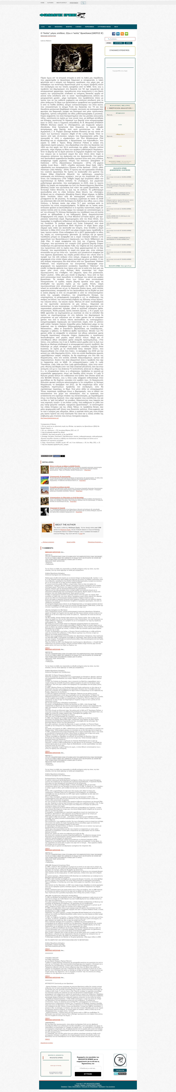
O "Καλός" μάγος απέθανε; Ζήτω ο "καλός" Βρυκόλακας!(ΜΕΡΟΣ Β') (72, 33)
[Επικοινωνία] (126, 34)
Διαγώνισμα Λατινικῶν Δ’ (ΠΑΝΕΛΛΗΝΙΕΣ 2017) (119, 209)
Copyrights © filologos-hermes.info (120, 163)
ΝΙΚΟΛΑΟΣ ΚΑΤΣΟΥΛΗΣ (52, 552)
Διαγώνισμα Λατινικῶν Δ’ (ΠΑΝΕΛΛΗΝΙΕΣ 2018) (119, 177)
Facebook (56, 456)
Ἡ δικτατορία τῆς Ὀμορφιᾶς (57, 508)
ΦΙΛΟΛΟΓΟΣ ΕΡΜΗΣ (93, 1083)
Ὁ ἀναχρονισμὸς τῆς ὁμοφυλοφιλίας (60, 476)
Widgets (83, 1085)
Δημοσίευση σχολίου (47, 1043)
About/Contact (61, 2)
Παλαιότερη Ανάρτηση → (95, 542)
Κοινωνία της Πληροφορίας (90, 1086)
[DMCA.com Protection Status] (47, 456)
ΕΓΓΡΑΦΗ (88, 1074)
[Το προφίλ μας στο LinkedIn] (118, 34)
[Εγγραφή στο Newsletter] (122, 34)
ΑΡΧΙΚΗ (108, 43)
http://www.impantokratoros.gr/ (50, 418)
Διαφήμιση (102, 1086)
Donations (64, 1086)
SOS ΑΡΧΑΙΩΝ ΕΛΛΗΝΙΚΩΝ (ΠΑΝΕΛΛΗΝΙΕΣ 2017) (120, 224)
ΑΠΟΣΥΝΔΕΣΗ (74, 2)
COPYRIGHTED (120, 1070)
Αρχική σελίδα (71, 542)
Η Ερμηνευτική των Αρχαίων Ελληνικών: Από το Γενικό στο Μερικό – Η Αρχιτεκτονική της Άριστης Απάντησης (120, 201)
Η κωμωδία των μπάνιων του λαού (60, 487)
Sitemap (77, 1085)
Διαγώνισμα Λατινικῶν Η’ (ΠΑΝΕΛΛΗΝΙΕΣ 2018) (119, 231)
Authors (50, 2)
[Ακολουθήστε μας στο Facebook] (113, 34)
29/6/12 (47, 648)
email (80, 533)
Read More (87, 470)
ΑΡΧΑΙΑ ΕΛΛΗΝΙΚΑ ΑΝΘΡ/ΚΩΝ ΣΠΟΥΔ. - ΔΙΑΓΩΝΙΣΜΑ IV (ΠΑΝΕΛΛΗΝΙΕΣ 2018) (119, 238)
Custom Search (91, 1085)
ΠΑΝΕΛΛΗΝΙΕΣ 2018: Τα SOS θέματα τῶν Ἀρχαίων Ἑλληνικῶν (118, 217)
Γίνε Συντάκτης (110, 1086)
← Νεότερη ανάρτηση (47, 542)
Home (42, 2)
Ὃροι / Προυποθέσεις (74, 1086)
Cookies (99, 1085)
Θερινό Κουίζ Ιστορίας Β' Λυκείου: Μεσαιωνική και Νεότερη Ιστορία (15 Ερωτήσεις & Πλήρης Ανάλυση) (120, 185)
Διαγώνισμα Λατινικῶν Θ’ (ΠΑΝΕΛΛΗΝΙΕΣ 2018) (119, 260)
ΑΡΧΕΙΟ (128, 43)
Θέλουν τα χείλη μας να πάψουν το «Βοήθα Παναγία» (65, 466)
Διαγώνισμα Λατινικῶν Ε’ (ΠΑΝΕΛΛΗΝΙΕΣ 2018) (119, 253)
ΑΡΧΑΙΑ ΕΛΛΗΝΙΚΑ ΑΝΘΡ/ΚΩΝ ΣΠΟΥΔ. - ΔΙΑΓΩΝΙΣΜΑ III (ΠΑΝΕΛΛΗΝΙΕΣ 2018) (119, 193)
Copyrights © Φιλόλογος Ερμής (56, 1073)
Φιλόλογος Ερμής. (65, 529)
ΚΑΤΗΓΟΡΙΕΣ (118, 43)
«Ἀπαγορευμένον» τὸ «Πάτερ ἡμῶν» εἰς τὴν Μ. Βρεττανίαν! (67, 497)
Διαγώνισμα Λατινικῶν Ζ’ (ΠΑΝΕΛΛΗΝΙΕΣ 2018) (119, 245)
